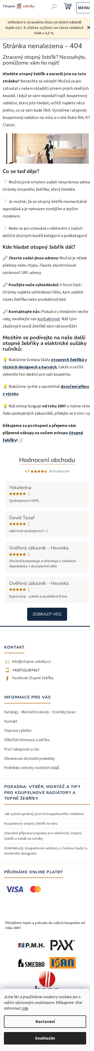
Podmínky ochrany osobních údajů (31, 768)
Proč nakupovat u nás (21, 749)
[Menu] (78, 7)
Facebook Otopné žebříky (33, 678)
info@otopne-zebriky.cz (31, 661)
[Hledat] (54, 7)
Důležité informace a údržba (27, 740)
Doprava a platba (17, 730)
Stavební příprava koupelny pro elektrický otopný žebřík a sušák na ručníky (43, 836)
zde (25, 1008)
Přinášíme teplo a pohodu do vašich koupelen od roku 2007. (45, 925)
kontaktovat (48, 319)
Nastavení (45, 1021)
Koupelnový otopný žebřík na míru (30, 823)
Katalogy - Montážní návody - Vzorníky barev (40, 712)
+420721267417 (25, 670)
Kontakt (10, 721)
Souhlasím (45, 1038)
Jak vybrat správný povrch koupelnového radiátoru (44, 814)
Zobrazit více (47, 614)
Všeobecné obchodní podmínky (29, 758)
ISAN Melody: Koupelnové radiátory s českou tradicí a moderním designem (45, 851)
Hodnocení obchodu (47, 460)
